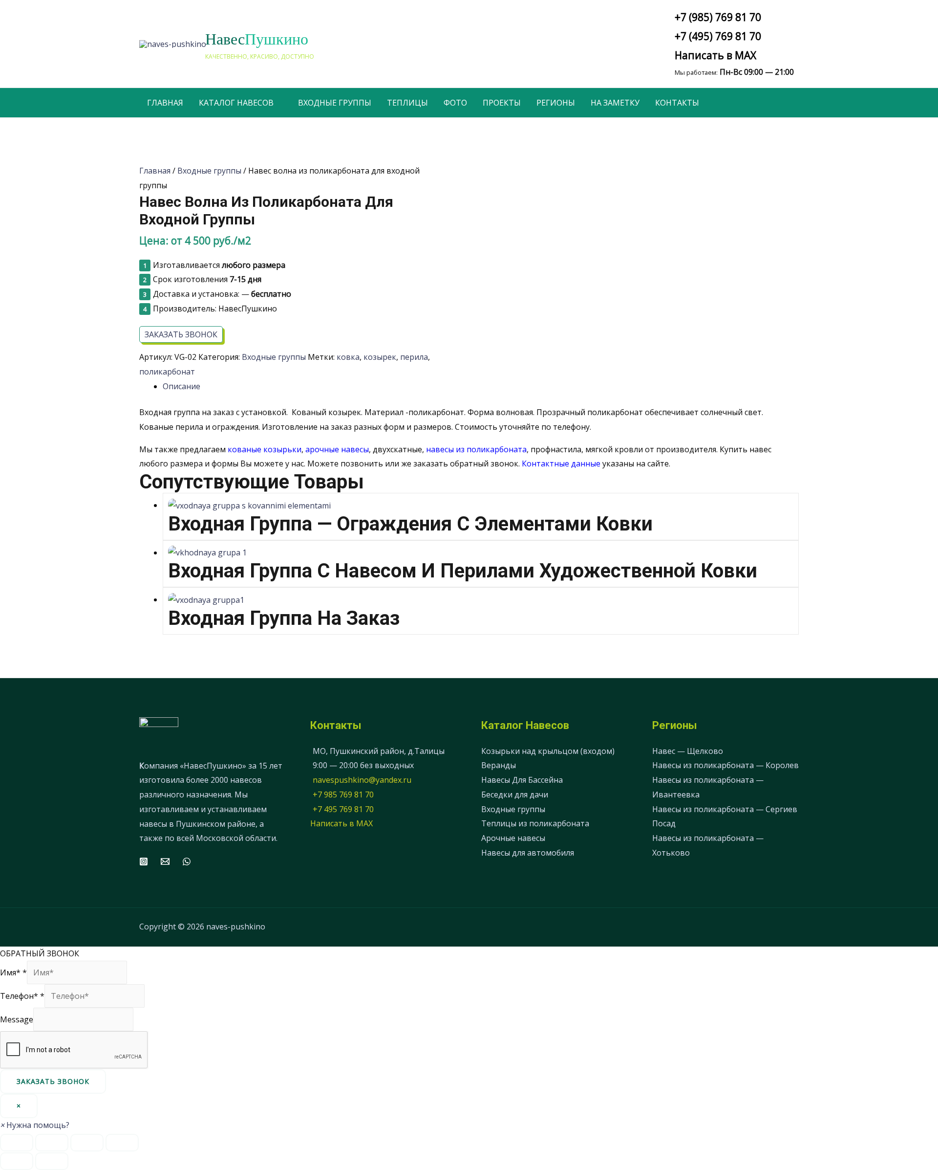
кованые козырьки (264, 449)
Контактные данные (561, 463)
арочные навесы (337, 449)
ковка (348, 357)
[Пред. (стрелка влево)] (16, 1161)
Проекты (502, 102)
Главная (165, 102)
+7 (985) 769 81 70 (718, 17)
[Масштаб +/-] (122, 1142)
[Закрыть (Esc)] (16, 1142)
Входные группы (334, 102)
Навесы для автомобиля (527, 852)
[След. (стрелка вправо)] (51, 1161)
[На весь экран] (87, 1142)
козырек (379, 357)
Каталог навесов (236, 102)
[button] (34, 1125)
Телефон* (22, 996)
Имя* (13, 972)
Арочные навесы (513, 838)
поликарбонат (167, 371)
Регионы (555, 102)
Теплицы (407, 102)
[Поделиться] (51, 1142)
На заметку (615, 102)
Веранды (498, 765)
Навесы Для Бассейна (522, 779)
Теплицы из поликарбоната (535, 823)
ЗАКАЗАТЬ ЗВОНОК (181, 334)
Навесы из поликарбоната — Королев (725, 765)
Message (16, 1019)
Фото (455, 102)
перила (414, 357)
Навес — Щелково (687, 751)
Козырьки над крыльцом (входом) (548, 751)
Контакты (677, 102)
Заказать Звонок (53, 1081)
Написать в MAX (715, 55)
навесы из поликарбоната (476, 449)
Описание (181, 386)
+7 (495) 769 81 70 (718, 36)
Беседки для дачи (514, 794)
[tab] (481, 386)
